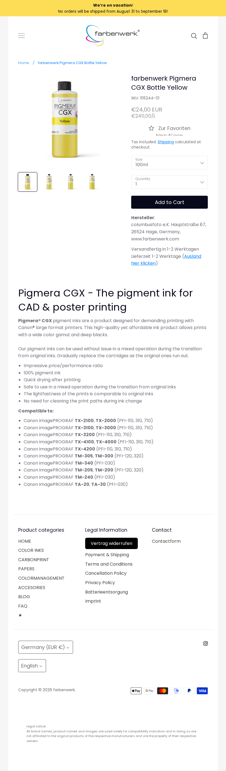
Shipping (166, 142)
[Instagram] (205, 643)
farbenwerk (64, 690)
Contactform (166, 541)
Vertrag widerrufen (111, 543)
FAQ (22, 606)
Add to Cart (169, 202)
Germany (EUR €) (43, 647)
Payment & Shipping (107, 555)
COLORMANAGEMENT (41, 578)
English (29, 665)
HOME (24, 541)
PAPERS (26, 569)
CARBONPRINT (33, 560)
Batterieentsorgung (106, 592)
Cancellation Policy (106, 573)
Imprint (93, 601)
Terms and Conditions (109, 564)
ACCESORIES (31, 587)
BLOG (24, 597)
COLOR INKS (31, 550)
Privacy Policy (100, 582)
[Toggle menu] (21, 35)
